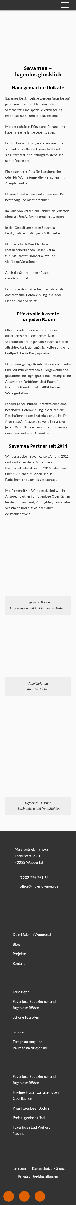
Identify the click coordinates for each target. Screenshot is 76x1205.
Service (18, 1032)
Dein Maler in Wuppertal (32, 934)
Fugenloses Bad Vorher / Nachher (32, 1130)
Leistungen (21, 992)
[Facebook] (16, 907)
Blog (16, 944)
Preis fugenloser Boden (31, 1108)
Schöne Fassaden (26, 1017)
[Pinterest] (37, 907)
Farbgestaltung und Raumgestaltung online (30, 1045)
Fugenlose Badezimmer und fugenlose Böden (34, 1005)
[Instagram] (28, 907)
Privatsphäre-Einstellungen (38, 1176)
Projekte (19, 954)
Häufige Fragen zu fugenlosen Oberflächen (36, 1095)
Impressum (18, 1168)
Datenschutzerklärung (48, 1168)
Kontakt (19, 963)
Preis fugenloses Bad (29, 1118)
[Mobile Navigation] (65, 5)
